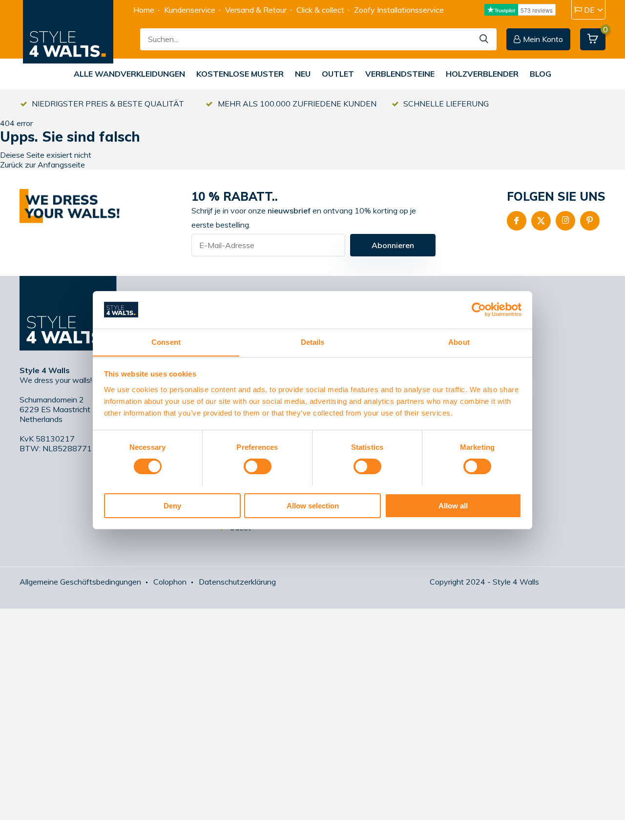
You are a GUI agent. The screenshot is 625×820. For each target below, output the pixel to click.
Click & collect (320, 10)
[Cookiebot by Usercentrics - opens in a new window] (478, 309)
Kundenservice (189, 10)
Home (143, 10)
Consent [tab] (166, 341)
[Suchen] (484, 39)
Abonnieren (393, 245)
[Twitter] (541, 221)
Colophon (170, 582)
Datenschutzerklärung (237, 582)
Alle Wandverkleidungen (129, 74)
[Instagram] (565, 221)
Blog (540, 74)
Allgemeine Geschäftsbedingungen (80, 582)
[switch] (257, 466)
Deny (172, 505)
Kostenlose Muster (240, 74)
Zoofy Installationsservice (399, 10)
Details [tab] (313, 341)
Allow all (453, 505)
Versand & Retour (256, 10)
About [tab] (459, 341)
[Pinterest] (590, 221)
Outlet (338, 74)
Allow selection (313, 505)
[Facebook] (516, 221)
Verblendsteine (400, 74)
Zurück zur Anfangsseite (42, 164)
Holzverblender (482, 74)
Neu (303, 74)
